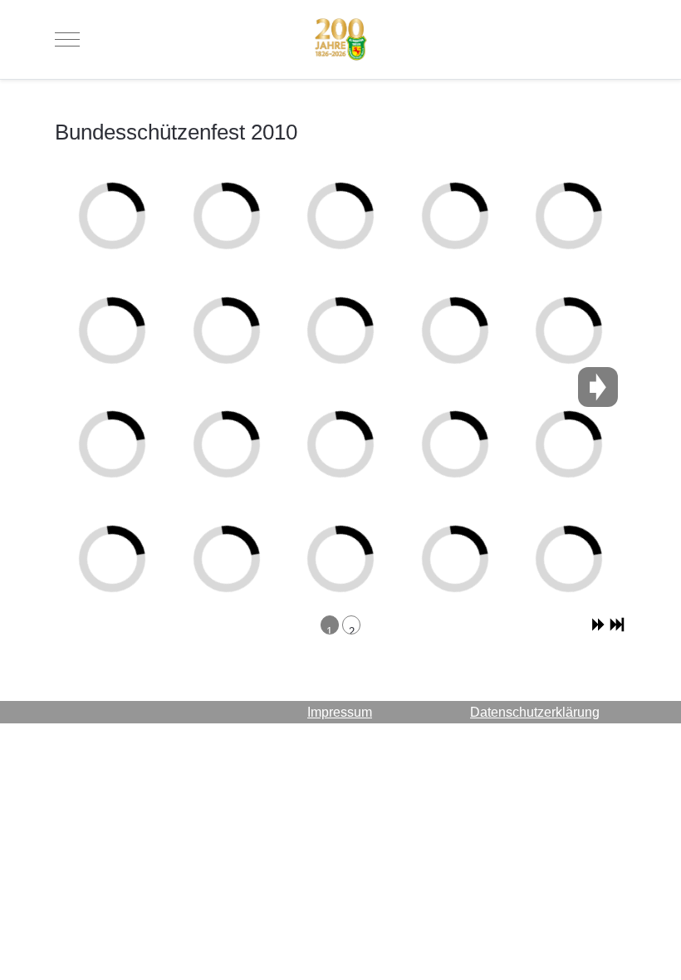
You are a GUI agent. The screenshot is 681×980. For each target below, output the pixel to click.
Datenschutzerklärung (535, 712)
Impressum (339, 712)
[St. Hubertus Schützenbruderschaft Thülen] (341, 39)
